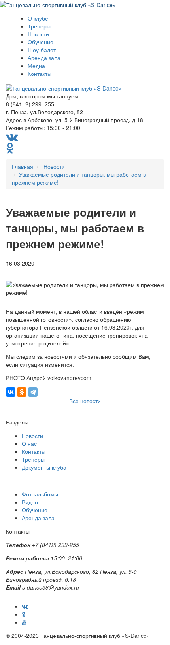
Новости (38, 34)
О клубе (38, 18)
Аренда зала (44, 58)
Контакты (39, 73)
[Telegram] (33, 392)
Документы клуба (44, 467)
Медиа (36, 66)
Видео (30, 502)
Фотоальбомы (40, 494)
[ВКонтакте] (10, 392)
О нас (29, 443)
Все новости (85, 401)
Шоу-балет (42, 50)
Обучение (40, 42)
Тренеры (39, 26)
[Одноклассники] (21, 392)
